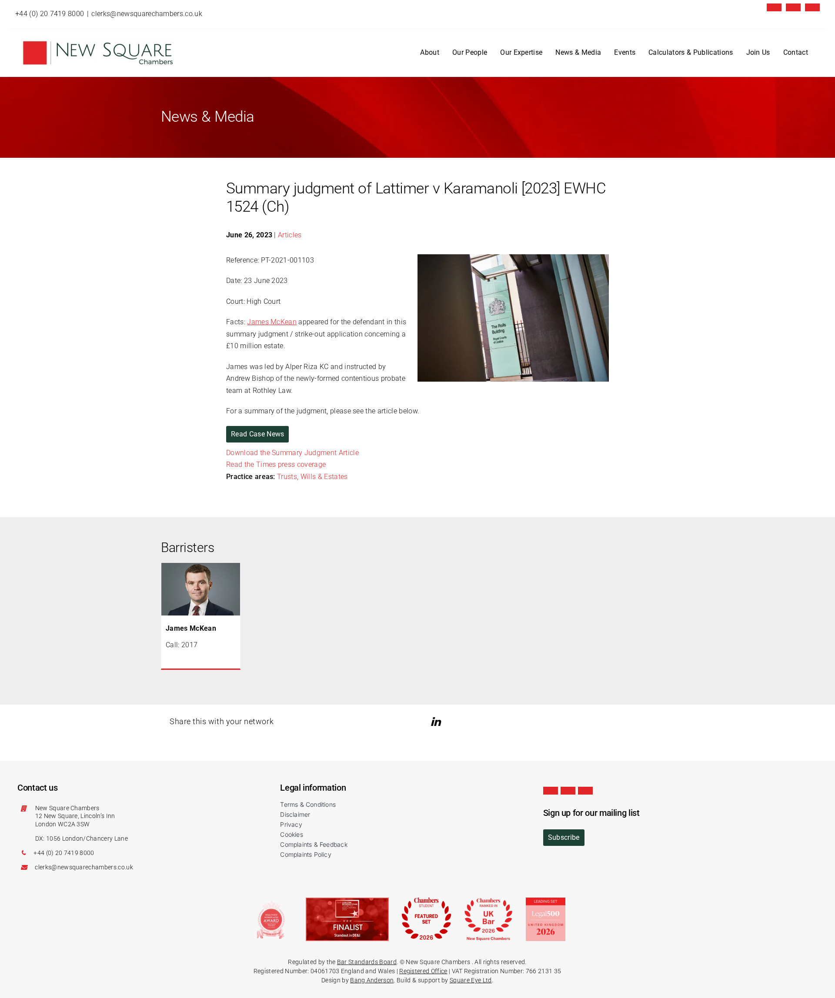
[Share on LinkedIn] (437, 721)
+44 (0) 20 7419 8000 (49, 14)
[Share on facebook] (449, 721)
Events (624, 52)
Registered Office (423, 971)
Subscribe (564, 837)
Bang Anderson (372, 980)
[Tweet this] (424, 721)
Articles (290, 235)
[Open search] (812, 53)
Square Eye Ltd (470, 980)
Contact (795, 52)
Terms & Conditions (308, 804)
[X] (774, 7)
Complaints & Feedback (313, 844)
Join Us (758, 52)
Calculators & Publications (690, 52)
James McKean (272, 322)
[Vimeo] (812, 7)
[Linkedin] (793, 7)
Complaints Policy (305, 854)
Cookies (291, 834)
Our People (469, 52)
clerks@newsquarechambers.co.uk (146, 14)
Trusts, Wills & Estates (312, 476)
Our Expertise (521, 52)
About (429, 52)
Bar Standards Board (367, 961)
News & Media (578, 52)
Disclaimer (295, 814)
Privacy (291, 824)
